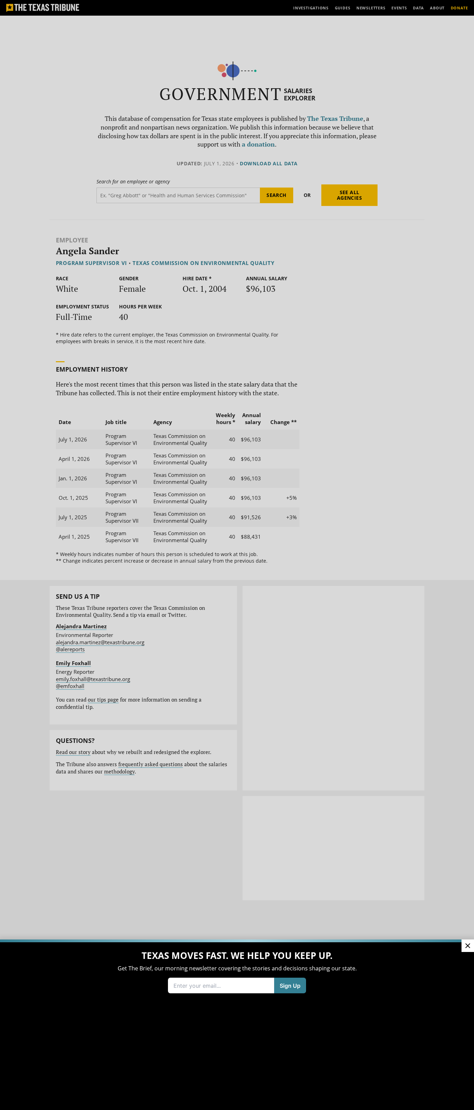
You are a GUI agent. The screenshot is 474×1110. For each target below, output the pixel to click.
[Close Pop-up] (468, 945)
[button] (237, 555)
